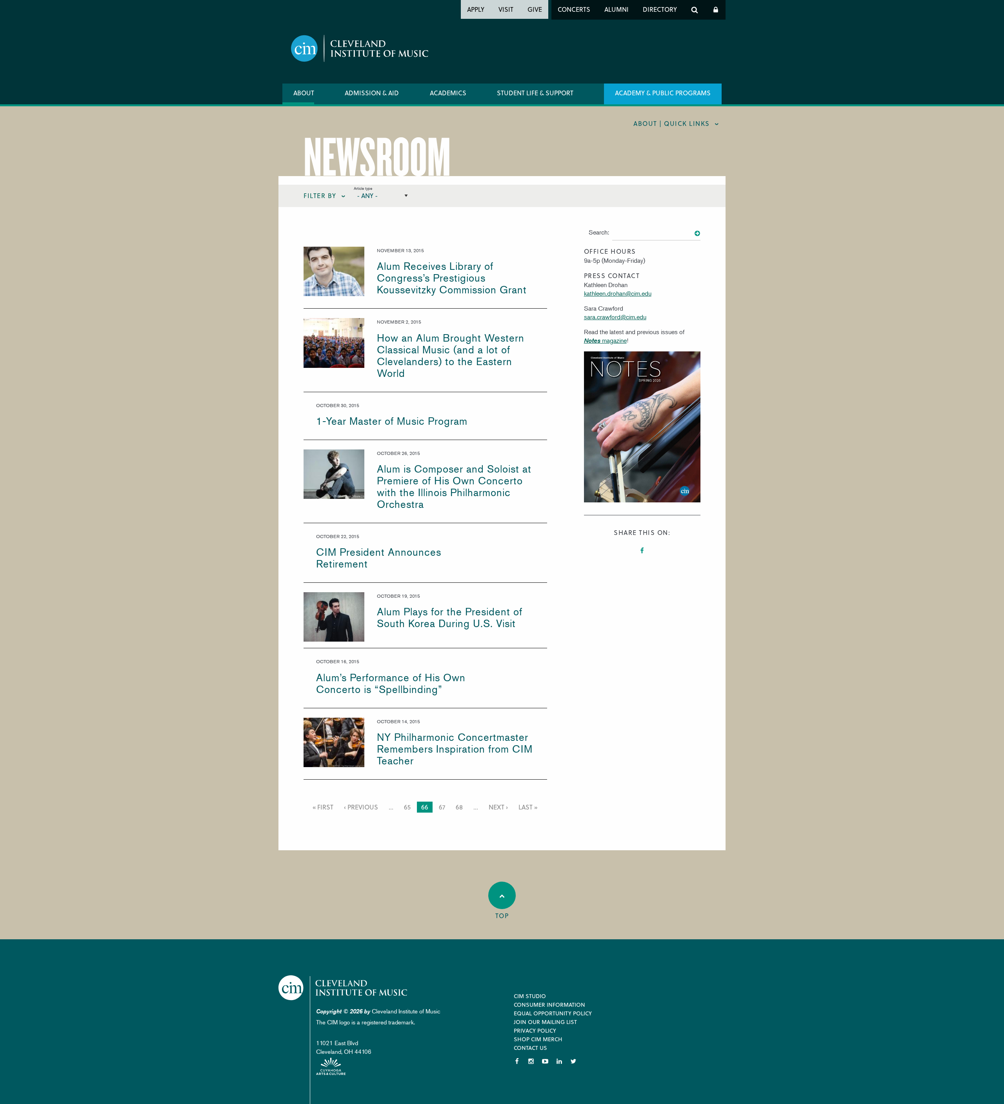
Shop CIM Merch (538, 1039)
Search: (599, 232)
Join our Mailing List (545, 1022)
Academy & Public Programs (663, 92)
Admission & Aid (372, 92)
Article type (363, 188)
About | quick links (671, 123)
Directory (660, 9)
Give (534, 9)
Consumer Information (549, 1004)
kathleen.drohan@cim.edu (617, 293)
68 (460, 806)
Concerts (574, 9)
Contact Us (530, 1048)
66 (426, 807)
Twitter (573, 1061)
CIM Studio (530, 996)
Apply (475, 9)
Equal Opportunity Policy (553, 1013)
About (303, 92)
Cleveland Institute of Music (343, 987)
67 (443, 806)
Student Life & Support (535, 92)
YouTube (545, 1061)
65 (408, 806)
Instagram (531, 1061)
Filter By (320, 195)
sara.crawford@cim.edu (615, 317)
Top (502, 915)
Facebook (642, 550)
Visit (505, 9)
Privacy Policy (535, 1030)
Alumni (616, 9)
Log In (715, 9)
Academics (448, 92)
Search (694, 9)
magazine (605, 340)
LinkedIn (559, 1061)
